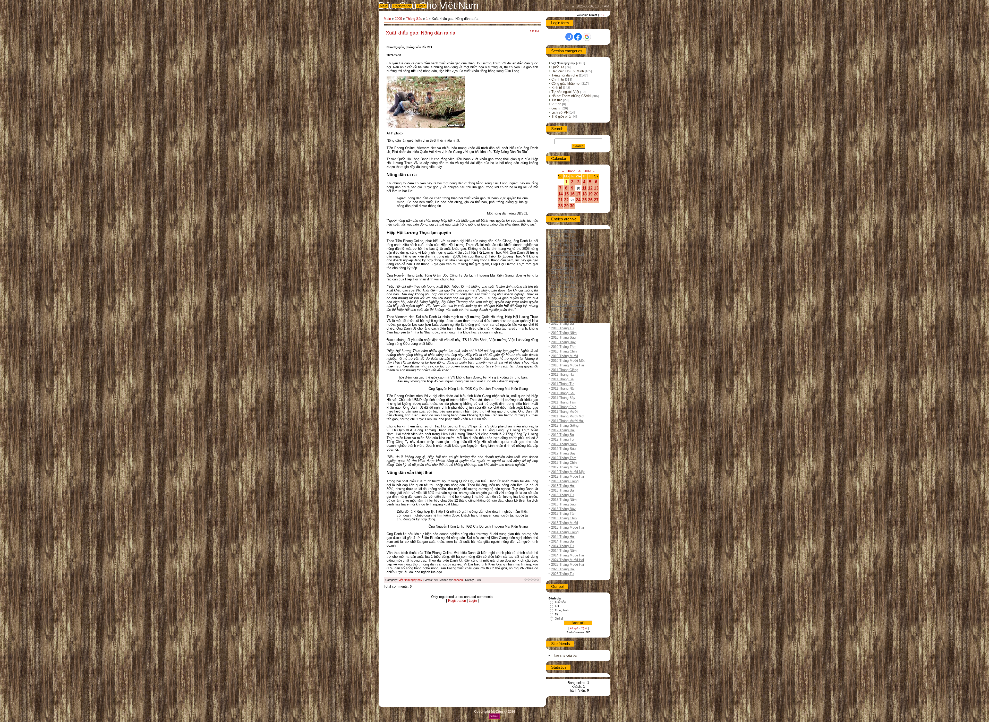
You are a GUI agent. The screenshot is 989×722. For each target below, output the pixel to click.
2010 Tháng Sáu (563, 337)
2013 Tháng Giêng (564, 481)
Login (421, 6)
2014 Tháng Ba (562, 541)
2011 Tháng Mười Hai (567, 421)
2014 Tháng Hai (563, 537)
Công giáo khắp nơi (566, 83)
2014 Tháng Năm (564, 551)
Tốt (557, 606)
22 (566, 200)
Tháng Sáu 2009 (578, 171)
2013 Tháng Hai (563, 486)
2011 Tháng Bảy (563, 398)
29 (566, 206)
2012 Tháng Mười (564, 467)
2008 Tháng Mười (564, 245)
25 (584, 200)
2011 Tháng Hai (562, 374)
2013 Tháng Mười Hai (567, 527)
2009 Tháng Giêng (564, 259)
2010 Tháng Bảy (563, 342)
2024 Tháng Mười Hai (567, 560)
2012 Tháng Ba (562, 435)
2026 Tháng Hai (563, 569)
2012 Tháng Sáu (563, 449)
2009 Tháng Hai (563, 263)
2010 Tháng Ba (562, 323)
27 (596, 200)
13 (596, 188)
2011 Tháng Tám (563, 402)
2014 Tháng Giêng (564, 532)
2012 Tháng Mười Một (568, 472)
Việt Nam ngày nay (410, 579)
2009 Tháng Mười (564, 300)
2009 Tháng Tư (562, 272)
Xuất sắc (560, 602)
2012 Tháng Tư (562, 439)
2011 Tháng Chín (563, 407)
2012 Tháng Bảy (563, 453)
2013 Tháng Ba (562, 490)
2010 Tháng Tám (563, 347)
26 (590, 200)
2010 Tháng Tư (562, 328)
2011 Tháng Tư (562, 384)
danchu (458, 579)
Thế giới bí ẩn (561, 116)
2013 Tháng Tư (562, 495)
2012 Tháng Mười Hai (567, 476)
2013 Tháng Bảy (563, 509)
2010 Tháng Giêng (564, 314)
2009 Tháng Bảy (563, 286)
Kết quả (574, 628)
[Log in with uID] (569, 37)
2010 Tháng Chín (564, 351)
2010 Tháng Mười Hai (567, 365)
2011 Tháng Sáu (563, 393)
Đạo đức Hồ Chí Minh (567, 71)
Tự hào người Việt (565, 92)
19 (590, 194)
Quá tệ (559, 618)
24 (578, 200)
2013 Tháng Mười (564, 523)
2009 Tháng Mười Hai (567, 310)
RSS (602, 14)
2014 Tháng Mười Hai (567, 555)
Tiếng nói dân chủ (564, 75)
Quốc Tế (557, 67)
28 (560, 206)
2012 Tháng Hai (563, 430)
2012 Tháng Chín (564, 463)
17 (578, 194)
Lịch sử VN (559, 112)
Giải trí (556, 108)
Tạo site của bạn (565, 655)
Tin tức (556, 100)
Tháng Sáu (414, 19)
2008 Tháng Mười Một (568, 249)
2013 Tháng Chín (564, 518)
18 (584, 194)
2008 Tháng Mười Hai (567, 254)
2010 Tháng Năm (564, 333)
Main (383, 6)
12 (590, 188)
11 (584, 188)
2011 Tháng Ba (562, 379)
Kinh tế (556, 88)
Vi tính (556, 104)
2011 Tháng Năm (563, 388)
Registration (402, 6)
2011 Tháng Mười (564, 412)
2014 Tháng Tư (562, 546)
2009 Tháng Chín (564, 296)
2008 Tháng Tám (563, 235)
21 (560, 200)
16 (572, 194)
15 (566, 194)
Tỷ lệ (584, 628)
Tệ (556, 614)
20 (596, 194)
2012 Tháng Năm (564, 444)
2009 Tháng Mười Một (568, 305)
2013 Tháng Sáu (563, 504)
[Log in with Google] (587, 37)
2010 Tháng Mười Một (568, 361)
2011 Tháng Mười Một (567, 416)
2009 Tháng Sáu (563, 282)
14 (560, 194)
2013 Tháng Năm (564, 500)
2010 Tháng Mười (564, 356)
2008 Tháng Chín (564, 240)
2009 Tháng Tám (563, 291)
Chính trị (557, 79)
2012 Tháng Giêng (564, 425)
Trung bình (561, 610)
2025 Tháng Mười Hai (567, 564)
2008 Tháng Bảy (563, 231)
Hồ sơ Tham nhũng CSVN (571, 96)
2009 (398, 19)
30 (572, 206)
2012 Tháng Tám (563, 458)
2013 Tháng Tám (563, 513)
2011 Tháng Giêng (564, 370)
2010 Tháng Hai (563, 319)
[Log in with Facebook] (578, 37)
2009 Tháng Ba (562, 268)
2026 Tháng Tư (562, 574)
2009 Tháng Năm (564, 277)
